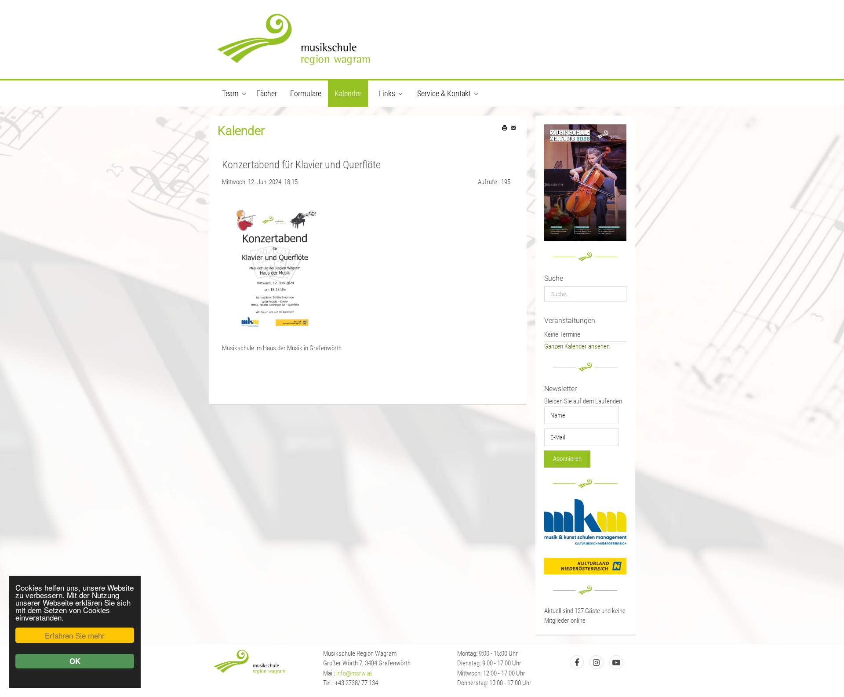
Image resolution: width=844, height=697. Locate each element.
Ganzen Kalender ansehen (577, 346)
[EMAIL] (514, 128)
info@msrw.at (354, 673)
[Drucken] (505, 128)
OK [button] (74, 661)
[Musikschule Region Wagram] (422, 40)
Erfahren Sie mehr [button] (75, 635)
